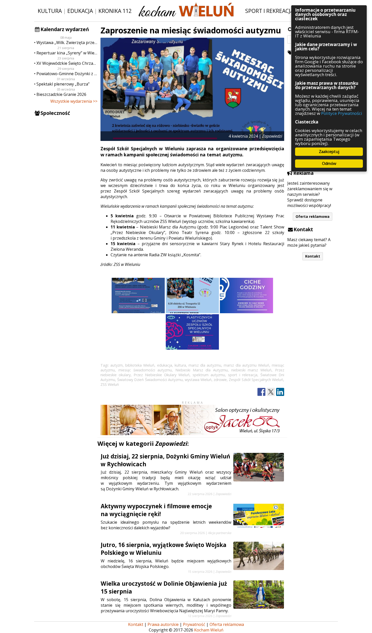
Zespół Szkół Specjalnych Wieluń (256, 379)
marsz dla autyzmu (205, 365)
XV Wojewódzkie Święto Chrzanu (66, 63)
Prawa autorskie (163, 624)
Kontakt (312, 256)
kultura (180, 365)
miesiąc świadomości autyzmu (145, 370)
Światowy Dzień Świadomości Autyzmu (150, 379)
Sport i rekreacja (269, 10)
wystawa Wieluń (198, 379)
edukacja (164, 365)
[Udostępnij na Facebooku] (261, 392)
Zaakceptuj (329, 151)
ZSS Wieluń (109, 384)
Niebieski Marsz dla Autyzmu (201, 370)
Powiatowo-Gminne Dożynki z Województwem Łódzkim (66, 73)
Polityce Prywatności (341, 113)
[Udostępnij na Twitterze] (271, 392)
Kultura (50, 10)
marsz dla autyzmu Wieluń (246, 365)
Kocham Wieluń (208, 630)
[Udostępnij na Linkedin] (280, 392)
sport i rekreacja (242, 374)
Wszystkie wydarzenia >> (73, 101)
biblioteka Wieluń (139, 365)
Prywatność (194, 624)
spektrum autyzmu (209, 374)
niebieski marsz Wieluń (251, 370)
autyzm (116, 365)
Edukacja (80, 10)
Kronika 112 (115, 10)
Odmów (329, 163)
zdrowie (220, 379)
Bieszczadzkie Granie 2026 (61, 94)
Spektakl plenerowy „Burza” (63, 84)
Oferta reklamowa (312, 216)
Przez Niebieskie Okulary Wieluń (162, 374)
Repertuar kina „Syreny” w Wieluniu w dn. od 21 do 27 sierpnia (66, 53)
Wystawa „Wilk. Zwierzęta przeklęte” (66, 42)
